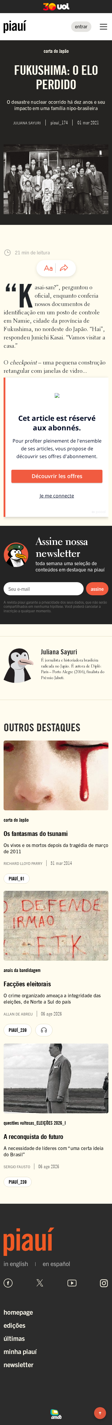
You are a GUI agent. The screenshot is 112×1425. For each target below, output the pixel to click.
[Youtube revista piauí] (71, 1283)
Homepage (18, 1312)
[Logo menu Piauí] (15, 26)
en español (56, 1264)
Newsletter (18, 1364)
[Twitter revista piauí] (40, 1283)
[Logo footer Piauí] (56, 1242)
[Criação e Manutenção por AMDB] (56, 1413)
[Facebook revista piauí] (8, 1283)
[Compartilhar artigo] (64, 268)
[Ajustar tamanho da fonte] (48, 268)
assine (97, 589)
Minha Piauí (20, 1351)
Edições (14, 1325)
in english (16, 1264)
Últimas (14, 1338)
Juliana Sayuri (59, 652)
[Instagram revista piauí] (103, 1283)
